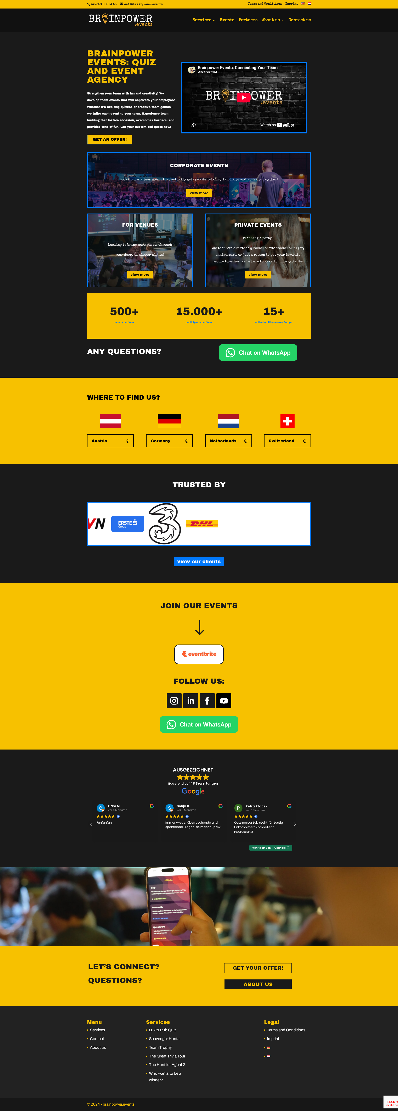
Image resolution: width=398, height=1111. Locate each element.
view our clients (199, 561)
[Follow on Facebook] (207, 700)
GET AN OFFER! (110, 139)
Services (202, 20)
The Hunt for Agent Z (167, 1064)
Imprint (291, 3)
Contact (97, 1039)
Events (227, 20)
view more (199, 193)
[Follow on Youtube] (223, 700)
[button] (295, 824)
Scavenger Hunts (164, 1039)
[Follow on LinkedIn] (190, 700)
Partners (248, 20)
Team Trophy (160, 1047)
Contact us (300, 20)
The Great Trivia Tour (167, 1056)
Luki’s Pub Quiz (162, 1030)
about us (258, 984)
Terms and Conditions (265, 3)
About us (271, 20)
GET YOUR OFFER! (258, 968)
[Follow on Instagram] (174, 700)
